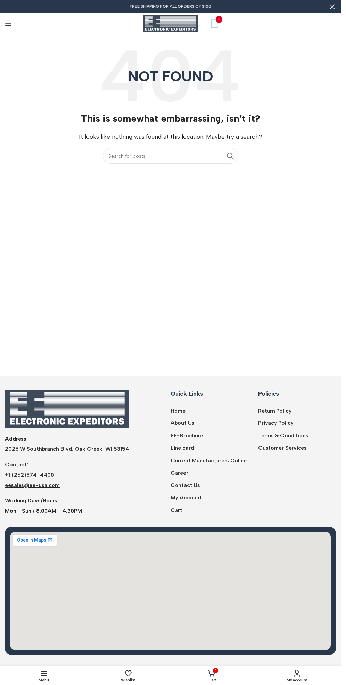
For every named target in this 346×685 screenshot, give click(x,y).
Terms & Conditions (283, 435)
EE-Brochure (187, 435)
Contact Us (185, 485)
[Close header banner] (332, 6)
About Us (182, 423)
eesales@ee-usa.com (32, 485)
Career (179, 473)
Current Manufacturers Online (209, 460)
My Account (186, 497)
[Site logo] (170, 23)
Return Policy (275, 411)
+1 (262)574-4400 (29, 475)
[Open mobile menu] (8, 23)
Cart (176, 510)
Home (178, 411)
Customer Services (282, 448)
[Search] (230, 156)
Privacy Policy (276, 423)
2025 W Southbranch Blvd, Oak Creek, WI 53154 (67, 449)
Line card (182, 448)
